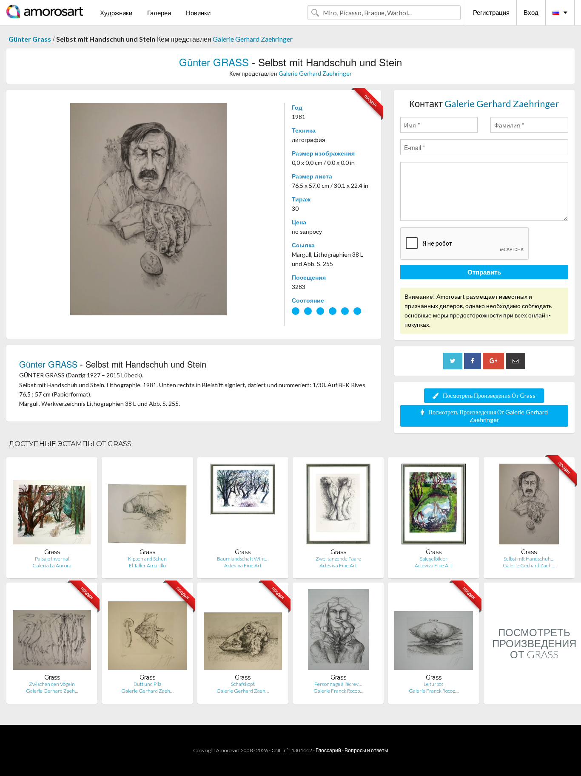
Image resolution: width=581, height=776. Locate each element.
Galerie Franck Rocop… (338, 691)
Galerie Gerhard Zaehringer (253, 39)
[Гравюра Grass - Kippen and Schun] (147, 506)
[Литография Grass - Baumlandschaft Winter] (243, 506)
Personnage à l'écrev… (338, 684)
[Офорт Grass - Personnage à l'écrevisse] (338, 631)
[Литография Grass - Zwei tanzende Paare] (338, 506)
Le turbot (433, 684)
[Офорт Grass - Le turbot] (433, 631)
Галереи (159, 13)
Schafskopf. (243, 684)
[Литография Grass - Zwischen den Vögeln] (52, 631)
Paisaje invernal (52, 558)
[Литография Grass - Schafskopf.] (243, 631)
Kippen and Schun (147, 558)
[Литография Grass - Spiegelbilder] (434, 506)
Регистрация (491, 12)
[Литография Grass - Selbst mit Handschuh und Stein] (529, 506)
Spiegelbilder (433, 558)
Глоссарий (328, 750)
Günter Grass (30, 39)
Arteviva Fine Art (243, 565)
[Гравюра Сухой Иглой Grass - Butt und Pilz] (147, 631)
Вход (531, 12)
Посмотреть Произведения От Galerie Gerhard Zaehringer (488, 415)
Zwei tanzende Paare (338, 558)
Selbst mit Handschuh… (529, 558)
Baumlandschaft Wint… (242, 558)
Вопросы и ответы (366, 750)
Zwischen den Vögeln (52, 684)
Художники (116, 13)
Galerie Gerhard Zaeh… (529, 565)
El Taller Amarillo (147, 565)
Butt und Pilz (147, 684)
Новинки (198, 13)
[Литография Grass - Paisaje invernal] (52, 506)
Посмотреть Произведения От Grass (489, 395)
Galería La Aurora (51, 565)
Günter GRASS (214, 61)
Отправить (484, 272)
